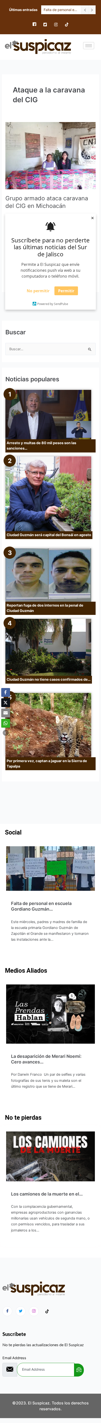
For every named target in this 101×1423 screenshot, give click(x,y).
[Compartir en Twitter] (5, 702)
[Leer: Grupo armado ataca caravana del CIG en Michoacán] (50, 155)
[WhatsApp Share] (5, 723)
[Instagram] (56, 24)
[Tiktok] (47, 1311)
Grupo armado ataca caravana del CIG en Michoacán (46, 202)
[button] (6, 733)
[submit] (79, 1370)
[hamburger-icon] (88, 45)
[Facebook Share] (5, 692)
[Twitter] (45, 24)
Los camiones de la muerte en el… (47, 1194)
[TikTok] (66, 24)
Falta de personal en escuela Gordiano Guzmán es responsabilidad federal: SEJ (61, 10)
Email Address (14, 1358)
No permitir (38, 291)
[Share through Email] (5, 713)
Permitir (66, 291)
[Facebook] (34, 24)
